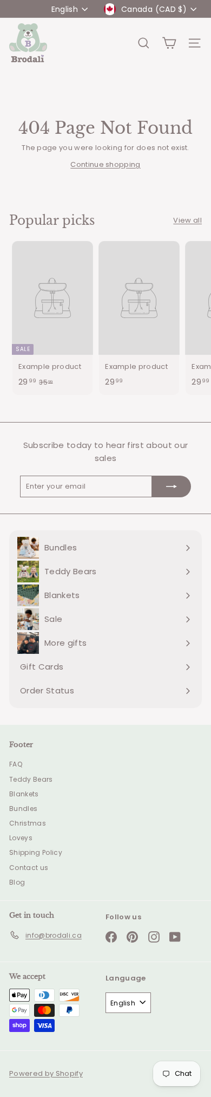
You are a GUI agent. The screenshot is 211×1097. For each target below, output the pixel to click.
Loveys (20, 837)
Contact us (28, 867)
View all (187, 220)
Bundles (23, 808)
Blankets (24, 794)
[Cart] (169, 43)
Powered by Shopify (46, 1073)
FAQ (15, 764)
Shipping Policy (35, 852)
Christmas (27, 823)
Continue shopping (105, 164)
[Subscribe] (171, 486)
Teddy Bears (31, 779)
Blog (17, 882)
